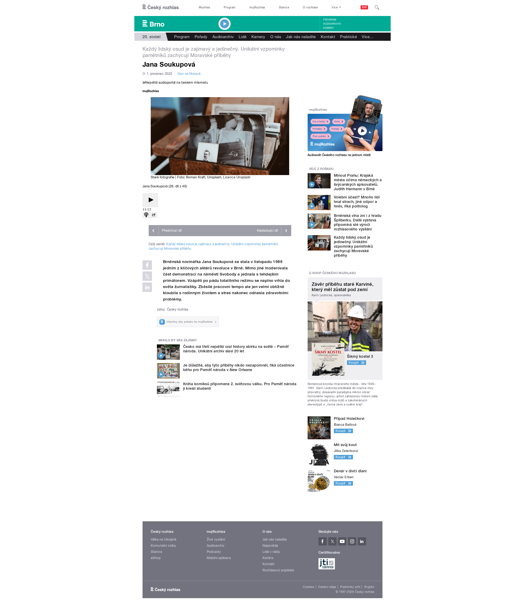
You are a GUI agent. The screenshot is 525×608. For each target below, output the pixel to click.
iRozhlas (204, 7)
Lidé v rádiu (271, 552)
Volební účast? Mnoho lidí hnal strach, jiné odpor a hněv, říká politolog (357, 201)
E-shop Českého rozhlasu (332, 273)
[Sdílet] (153, 215)
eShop (156, 558)
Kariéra (267, 558)
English (369, 587)
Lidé (243, 36)
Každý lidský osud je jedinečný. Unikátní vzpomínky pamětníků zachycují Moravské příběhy (353, 246)
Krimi (337, 121)
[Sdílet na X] (147, 276)
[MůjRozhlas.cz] (151, 91)
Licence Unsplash (237, 177)
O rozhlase (310, 7)
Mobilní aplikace (219, 558)
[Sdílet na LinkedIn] (147, 287)
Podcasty (214, 552)
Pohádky (317, 129)
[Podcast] (146, 215)
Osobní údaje (327, 587)
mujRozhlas (257, 7)
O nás (275, 36)
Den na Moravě (189, 74)
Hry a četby (319, 121)
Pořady (201, 36)
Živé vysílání (319, 136)
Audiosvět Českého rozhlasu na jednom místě (339, 155)
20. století (152, 36)
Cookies (308, 587)
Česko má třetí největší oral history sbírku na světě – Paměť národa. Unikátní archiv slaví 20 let (236, 348)
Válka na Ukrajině (163, 539)
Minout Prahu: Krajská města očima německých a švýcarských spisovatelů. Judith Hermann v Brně (358, 182)
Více (367, 36)
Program (229, 7)
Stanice (284, 7)
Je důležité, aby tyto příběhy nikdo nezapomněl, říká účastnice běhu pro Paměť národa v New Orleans (238, 367)
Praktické (348, 36)
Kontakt (328, 36)
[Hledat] (376, 7)
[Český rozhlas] (161, 7)
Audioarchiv (332, 23)
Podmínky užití (350, 587)
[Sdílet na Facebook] (147, 265)
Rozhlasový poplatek (278, 570)
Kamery (328, 27)
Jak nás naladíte (301, 36)
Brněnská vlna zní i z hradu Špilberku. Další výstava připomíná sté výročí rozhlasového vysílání (357, 222)
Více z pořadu (321, 169)
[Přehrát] (150, 200)
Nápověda (270, 546)
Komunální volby (163, 546)
